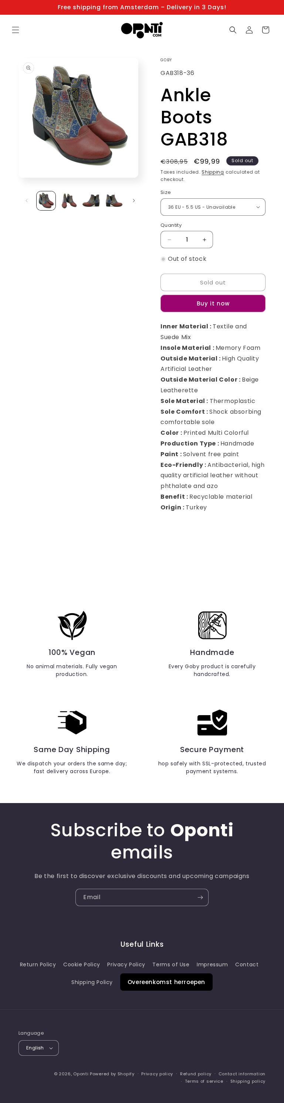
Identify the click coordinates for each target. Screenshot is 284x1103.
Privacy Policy (126, 964)
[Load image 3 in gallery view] (91, 200)
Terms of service (204, 1081)
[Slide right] (134, 200)
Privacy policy (157, 1074)
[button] (15, 30)
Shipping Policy (92, 982)
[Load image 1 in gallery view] (46, 200)
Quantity (171, 225)
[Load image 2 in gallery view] (68, 200)
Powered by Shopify (112, 1074)
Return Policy (38, 964)
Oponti (80, 1074)
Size (165, 192)
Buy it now (213, 303)
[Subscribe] (200, 897)
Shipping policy (248, 1081)
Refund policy (196, 1074)
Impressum (212, 964)
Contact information (242, 1074)
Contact (246, 964)
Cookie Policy (81, 964)
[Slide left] (26, 200)
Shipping (213, 172)
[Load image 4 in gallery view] (113, 200)
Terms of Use (170, 964)
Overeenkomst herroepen (166, 982)
